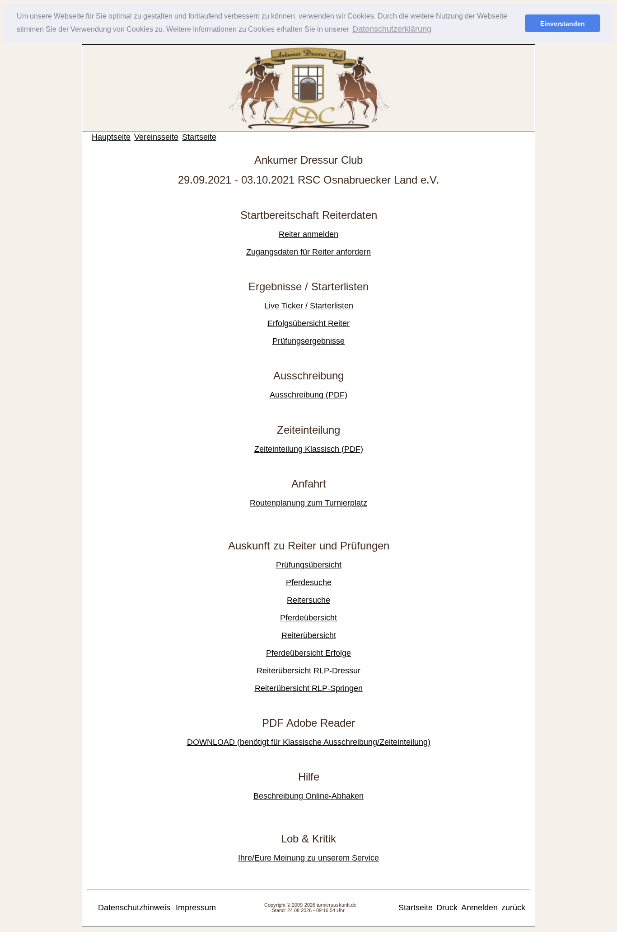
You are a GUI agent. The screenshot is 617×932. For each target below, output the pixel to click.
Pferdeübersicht (308, 617)
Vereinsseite (156, 137)
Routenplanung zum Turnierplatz (308, 502)
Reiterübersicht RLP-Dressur (308, 670)
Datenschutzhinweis (134, 907)
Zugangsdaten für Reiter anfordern (308, 251)
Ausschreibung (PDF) (308, 394)
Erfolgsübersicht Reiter (308, 323)
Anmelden (479, 907)
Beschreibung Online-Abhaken (308, 795)
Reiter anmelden (308, 234)
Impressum (196, 907)
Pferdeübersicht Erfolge (308, 653)
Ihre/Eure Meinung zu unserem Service (308, 857)
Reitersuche (308, 600)
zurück (513, 907)
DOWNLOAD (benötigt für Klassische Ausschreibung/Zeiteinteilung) (308, 742)
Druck (447, 907)
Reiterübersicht (308, 635)
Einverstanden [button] (562, 23)
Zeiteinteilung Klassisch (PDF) (308, 449)
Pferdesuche (309, 582)
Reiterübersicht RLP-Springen (309, 688)
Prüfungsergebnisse (308, 340)
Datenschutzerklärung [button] (391, 28)
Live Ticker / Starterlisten (308, 305)
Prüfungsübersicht (308, 564)
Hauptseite (111, 137)
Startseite (199, 137)
